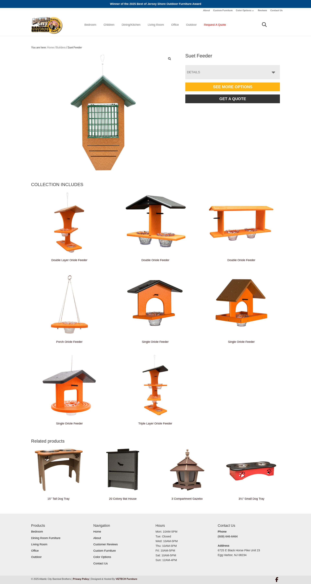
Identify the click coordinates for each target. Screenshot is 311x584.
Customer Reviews (105, 544)
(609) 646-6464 (228, 536)
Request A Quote (215, 24)
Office (175, 24)
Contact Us (276, 10)
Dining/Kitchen (131, 24)
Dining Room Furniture (45, 538)
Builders (61, 47)
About (206, 10)
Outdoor (191, 24)
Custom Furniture (223, 10)
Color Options (243, 10)
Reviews (262, 10)
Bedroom (90, 24)
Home (97, 531)
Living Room (156, 24)
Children (109, 24)
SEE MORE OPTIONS (232, 87)
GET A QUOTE (232, 99)
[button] (170, 59)
